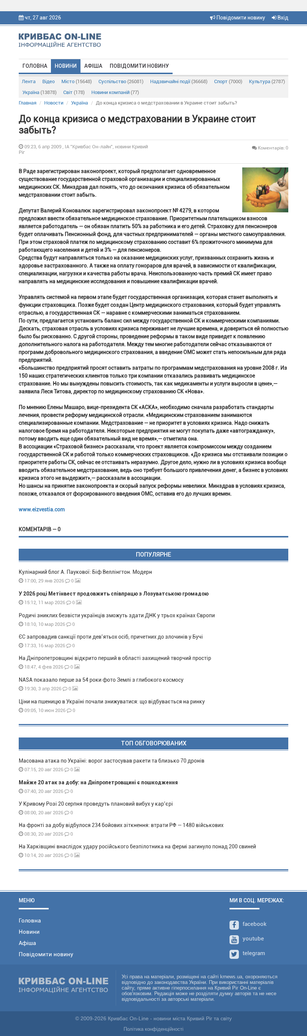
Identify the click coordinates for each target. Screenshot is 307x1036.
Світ (74, 92)
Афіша (93, 66)
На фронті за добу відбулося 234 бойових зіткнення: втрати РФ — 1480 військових (121, 825)
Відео (48, 81)
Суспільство (120, 81)
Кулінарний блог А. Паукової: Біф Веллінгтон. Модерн (85, 572)
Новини (66, 66)
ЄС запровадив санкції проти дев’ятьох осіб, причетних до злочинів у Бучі (111, 637)
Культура (267, 81)
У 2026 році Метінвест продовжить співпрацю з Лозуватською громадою (114, 594)
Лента (29, 81)
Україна (39, 92)
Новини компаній (115, 92)
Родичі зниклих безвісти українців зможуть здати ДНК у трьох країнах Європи (117, 615)
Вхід (282, 18)
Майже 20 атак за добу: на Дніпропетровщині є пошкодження (98, 782)
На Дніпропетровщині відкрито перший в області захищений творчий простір (116, 658)
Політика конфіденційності (153, 1029)
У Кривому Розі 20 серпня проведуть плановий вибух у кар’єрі (96, 804)
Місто (76, 81)
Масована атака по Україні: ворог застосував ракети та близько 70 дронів (111, 761)
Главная (27, 103)
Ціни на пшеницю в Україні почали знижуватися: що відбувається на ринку (112, 702)
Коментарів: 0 (272, 148)
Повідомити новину (240, 18)
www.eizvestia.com (42, 509)
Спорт (228, 81)
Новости (53, 103)
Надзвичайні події (178, 81)
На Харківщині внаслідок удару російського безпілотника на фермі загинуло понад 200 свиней (137, 846)
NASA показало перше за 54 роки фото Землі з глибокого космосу (101, 680)
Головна (34, 66)
